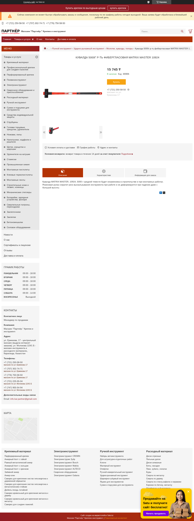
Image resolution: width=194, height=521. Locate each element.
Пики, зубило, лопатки (156, 469)
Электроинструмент (17, 85)
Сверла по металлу (155, 475)
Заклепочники (14, 212)
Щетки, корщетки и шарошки (16, 148)
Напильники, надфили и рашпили (19, 140)
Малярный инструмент (110, 466)
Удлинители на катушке (18, 154)
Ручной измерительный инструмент (116, 472)
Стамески (11, 159)
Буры (148, 472)
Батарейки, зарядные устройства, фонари (17, 198)
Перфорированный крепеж (20, 74)
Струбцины (12, 122)
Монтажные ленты (16, 180)
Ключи (103, 462)
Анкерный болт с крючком (16, 469)
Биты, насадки (153, 466)
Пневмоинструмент (16, 80)
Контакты (49, 39)
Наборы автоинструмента (111, 456)
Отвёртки (104, 469)
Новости (8, 234)
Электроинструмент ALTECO (67, 469)
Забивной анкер (12, 472)
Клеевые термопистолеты (20, 175)
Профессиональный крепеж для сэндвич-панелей (21, 68)
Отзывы (8, 250)
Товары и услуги (22, 39)
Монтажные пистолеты (18, 169)
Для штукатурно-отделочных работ (116, 459)
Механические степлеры (19, 192)
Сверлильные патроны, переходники (18, 205)
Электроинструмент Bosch (66, 462)
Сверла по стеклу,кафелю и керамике (163, 482)
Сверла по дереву (154, 478)
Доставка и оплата (66, 39)
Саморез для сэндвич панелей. (19, 504)
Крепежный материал (17, 62)
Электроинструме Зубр (64, 459)
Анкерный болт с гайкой (16, 459)
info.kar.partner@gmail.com (23, 399)
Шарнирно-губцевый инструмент (115, 478)
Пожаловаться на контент (116, 518)
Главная (7, 39)
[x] (164, 193)
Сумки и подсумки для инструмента (18, 108)
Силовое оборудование (18, 227)
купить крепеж (118, 8)
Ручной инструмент (62, 48)
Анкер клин (10, 475)
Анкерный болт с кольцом (16, 466)
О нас (39, 39)
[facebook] (160, 193)
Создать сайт (29, 2)
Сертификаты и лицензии (17, 245)
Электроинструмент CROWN (67, 456)
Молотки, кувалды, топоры (119, 48)
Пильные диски (153, 459)
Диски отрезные (153, 456)
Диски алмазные (153, 462)
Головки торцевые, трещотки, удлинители (18, 128)
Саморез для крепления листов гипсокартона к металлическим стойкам (26, 485)
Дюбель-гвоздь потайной (16, 490)
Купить (116, 82)
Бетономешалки (15, 222)
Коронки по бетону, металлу (159, 485)
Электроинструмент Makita (66, 466)
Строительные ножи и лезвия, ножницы (18, 186)
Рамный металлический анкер (18, 462)
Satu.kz (110, 515)
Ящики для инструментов (112, 482)
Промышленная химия (18, 164)
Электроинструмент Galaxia (66, 475)
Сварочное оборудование (65, 472)
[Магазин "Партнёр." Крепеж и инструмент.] (11, 31)
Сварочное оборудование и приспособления (20, 91)
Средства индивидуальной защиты (20, 116)
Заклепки (11, 217)
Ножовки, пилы (14, 134)
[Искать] (182, 31)
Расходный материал (17, 97)
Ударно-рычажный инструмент (89, 48)
